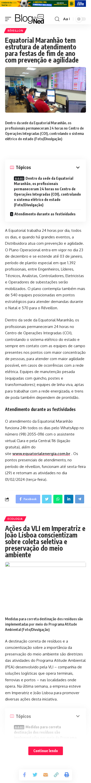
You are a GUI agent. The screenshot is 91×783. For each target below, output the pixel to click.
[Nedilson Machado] (29, 19)
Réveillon (15, 30)
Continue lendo (45, 751)
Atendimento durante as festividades (45, 214)
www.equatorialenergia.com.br (41, 453)
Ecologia (15, 518)
